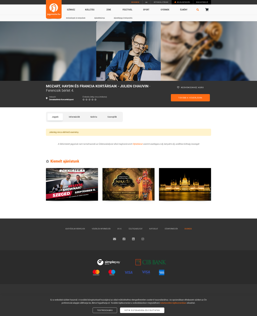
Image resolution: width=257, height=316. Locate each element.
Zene (108, 9)
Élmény (183, 9)
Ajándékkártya (99, 18)
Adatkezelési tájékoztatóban (173, 303)
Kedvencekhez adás (192, 87)
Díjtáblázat (138, 144)
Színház (71, 9)
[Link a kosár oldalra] (206, 9)
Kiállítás (89, 9)
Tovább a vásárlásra (190, 98)
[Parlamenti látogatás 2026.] (185, 184)
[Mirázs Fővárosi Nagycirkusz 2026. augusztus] (128, 184)
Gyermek (165, 9)
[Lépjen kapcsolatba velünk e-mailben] (114, 239)
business (135, 2)
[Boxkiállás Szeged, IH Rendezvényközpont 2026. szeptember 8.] (72, 184)
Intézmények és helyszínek (75, 18)
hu (146, 2)
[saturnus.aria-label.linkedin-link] (133, 239)
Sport (146, 9)
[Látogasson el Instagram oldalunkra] (142, 239)
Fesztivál (127, 9)
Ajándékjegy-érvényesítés (123, 18)
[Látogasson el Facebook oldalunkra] (124, 239)
